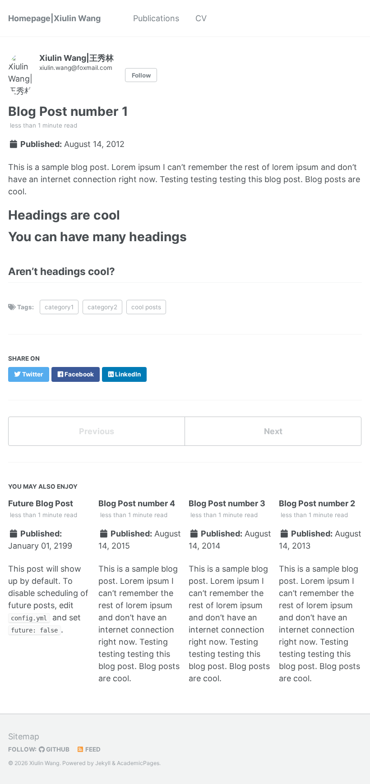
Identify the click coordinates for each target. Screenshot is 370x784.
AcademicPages (138, 763)
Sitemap (23, 736)
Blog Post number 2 (317, 503)
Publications (156, 18)
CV (201, 18)
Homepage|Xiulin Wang (54, 18)
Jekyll (103, 763)
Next (273, 431)
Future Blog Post (40, 503)
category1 (59, 307)
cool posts (146, 307)
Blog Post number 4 (136, 503)
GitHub (57, 749)
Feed (92, 749)
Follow (141, 75)
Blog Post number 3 (227, 503)
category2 (102, 307)
